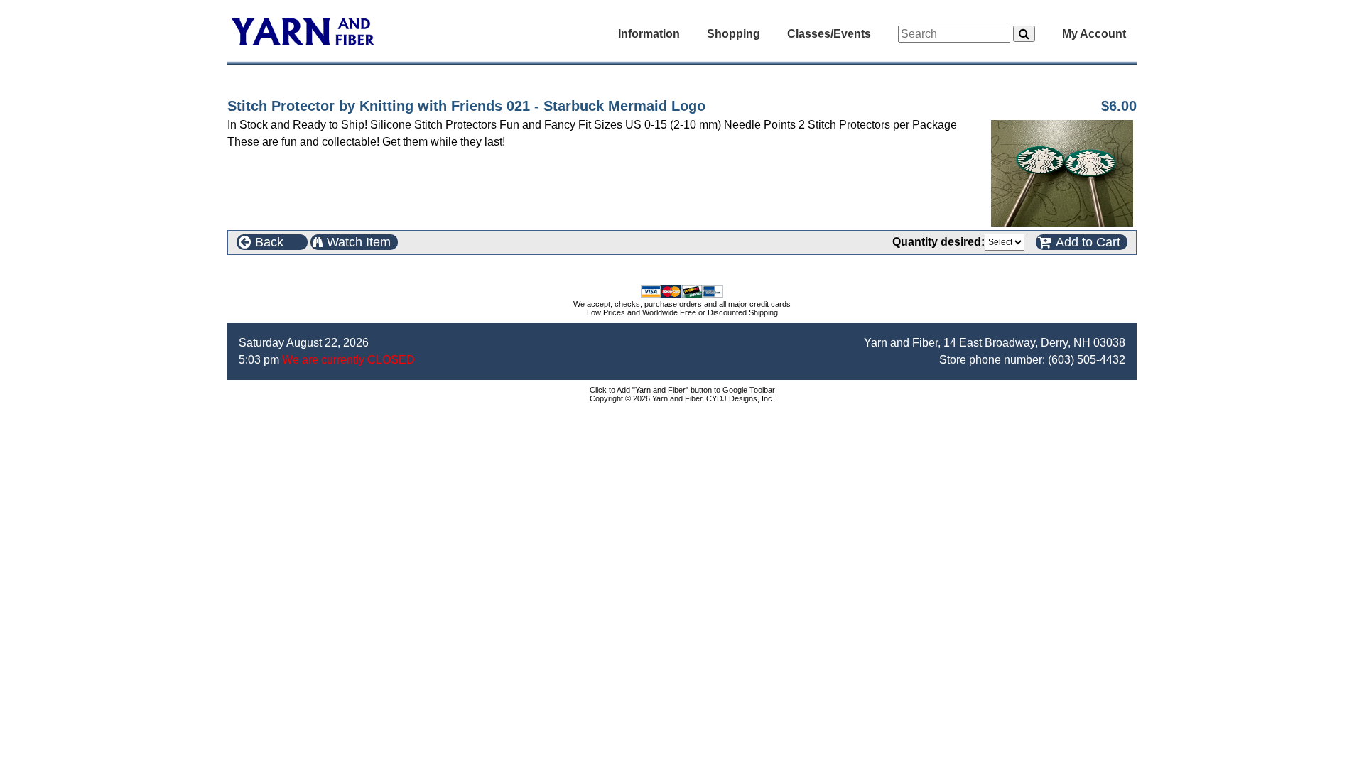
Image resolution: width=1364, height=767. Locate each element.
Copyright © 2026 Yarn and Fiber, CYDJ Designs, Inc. (682, 398)
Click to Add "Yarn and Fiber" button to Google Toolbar (682, 390)
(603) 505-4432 (1086, 360)
